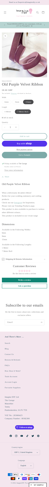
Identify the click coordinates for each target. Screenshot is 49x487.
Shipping (14, 93)
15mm (28, 102)
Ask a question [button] (24, 286)
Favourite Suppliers (13, 388)
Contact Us (9, 354)
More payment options (24, 149)
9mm (18, 102)
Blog (7, 349)
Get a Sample (24, 155)
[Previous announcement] (4, 25)
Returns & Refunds (12, 360)
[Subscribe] (41, 322)
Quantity (5, 122)
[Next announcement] (44, 25)
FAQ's (7, 365)
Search (7, 343)
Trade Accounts (11, 376)
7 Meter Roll (22, 112)
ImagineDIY (20, 483)
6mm (8, 102)
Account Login (11, 382)
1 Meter (9, 112)
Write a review (24, 280)
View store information (13, 170)
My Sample (39, 485)
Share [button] (7, 177)
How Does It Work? (13, 371)
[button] (5, 12)
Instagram (18, 203)
